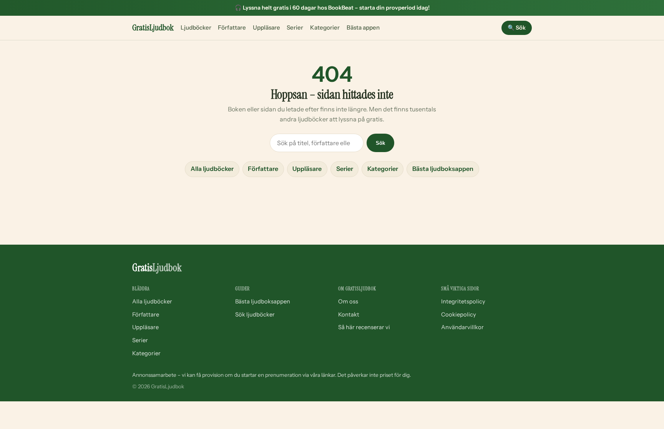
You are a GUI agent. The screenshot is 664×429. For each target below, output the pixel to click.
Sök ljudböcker (255, 314)
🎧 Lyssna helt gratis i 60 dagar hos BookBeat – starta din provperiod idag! (332, 7)
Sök (517, 27)
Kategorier (325, 27)
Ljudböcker (196, 27)
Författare (232, 27)
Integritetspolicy (463, 301)
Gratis (153, 27)
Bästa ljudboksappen (442, 168)
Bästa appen (363, 27)
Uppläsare (266, 27)
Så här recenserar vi (364, 327)
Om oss (348, 301)
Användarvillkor (462, 327)
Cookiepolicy (458, 314)
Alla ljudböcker (212, 168)
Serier (295, 27)
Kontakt (348, 314)
